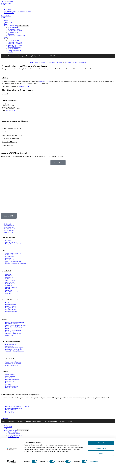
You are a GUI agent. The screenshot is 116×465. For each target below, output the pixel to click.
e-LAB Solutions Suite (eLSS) (14, 253)
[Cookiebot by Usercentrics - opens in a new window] (12, 461)
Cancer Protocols (10, 374)
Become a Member (10, 304)
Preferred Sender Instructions (13, 408)
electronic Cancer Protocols (13, 363)
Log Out (10, 52)
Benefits (7, 303)
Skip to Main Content (7, 1)
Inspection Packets (13, 48)
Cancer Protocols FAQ (11, 365)
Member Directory (10, 309)
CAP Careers (9, 277)
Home (31, 62)
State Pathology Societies (12, 332)
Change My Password (14, 50)
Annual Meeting (10, 280)
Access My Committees (15, 43)
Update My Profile (13, 40)
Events (70, 56)
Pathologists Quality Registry (13, 327)
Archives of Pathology (11, 287)
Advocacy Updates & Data (13, 333)
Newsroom (8, 290)
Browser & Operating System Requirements (17, 406)
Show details (94, 461)
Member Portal (9, 256)
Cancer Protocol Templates (13, 362)
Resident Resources (10, 387)
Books (7, 383)
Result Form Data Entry (15, 30)
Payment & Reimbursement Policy (15, 322)
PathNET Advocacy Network (13, 330)
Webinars (8, 384)
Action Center (9, 335)
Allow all (101, 443)
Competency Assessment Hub (16, 35)
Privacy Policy (9, 411)
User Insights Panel (10, 409)
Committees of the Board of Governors (75, 62)
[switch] (52, 461)
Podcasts (7, 288)
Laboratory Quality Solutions (33, 56)
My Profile (8, 240)
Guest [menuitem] (13, 45)
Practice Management (11, 386)
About (3, 56)
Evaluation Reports (13, 32)
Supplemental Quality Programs (14, 348)
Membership (11, 56)
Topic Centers (9, 378)
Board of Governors (24, 86)
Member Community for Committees (15, 263)
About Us (8, 274)
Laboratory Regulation (11, 323)
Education (62, 56)
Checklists (11, 34)
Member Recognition (11, 311)
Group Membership (10, 308)
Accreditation (9, 346)
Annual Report (9, 282)
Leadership (43, 62)
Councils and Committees (55, 62)
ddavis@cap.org (10, 110)
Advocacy (20, 56)
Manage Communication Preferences (15, 244)
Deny (100, 453)
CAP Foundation (10, 279)
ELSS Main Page (13, 27)
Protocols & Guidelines (51, 56)
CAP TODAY (9, 293)
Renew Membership (11, 306)
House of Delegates (44, 81)
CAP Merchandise (10, 284)
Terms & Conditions (11, 413)
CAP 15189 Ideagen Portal (13, 261)
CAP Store (8, 258)
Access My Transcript (14, 47)
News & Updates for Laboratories (15, 292)
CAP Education (9, 255)
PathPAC (8, 328)
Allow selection (101, 448)
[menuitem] (59, 9)
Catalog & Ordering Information (14, 351)
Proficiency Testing (10, 344)
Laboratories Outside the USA (14, 349)
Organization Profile (14, 29)
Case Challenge (9, 381)
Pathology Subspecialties (12, 379)
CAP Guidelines (10, 376)
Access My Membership (15, 42)
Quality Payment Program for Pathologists (17, 325)
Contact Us (8, 285)
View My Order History (15, 45)
